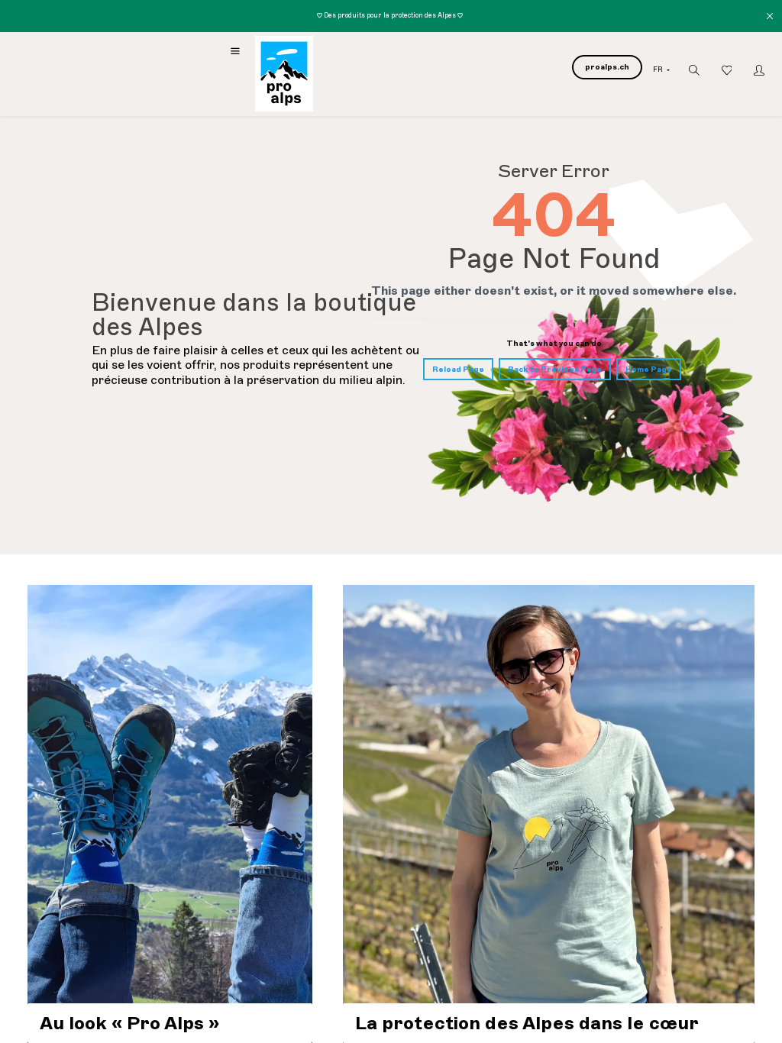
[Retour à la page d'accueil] (284, 73)
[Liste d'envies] (727, 70)
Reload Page (458, 369)
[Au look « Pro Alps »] (169, 814)
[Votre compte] (759, 70)
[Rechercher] (694, 70)
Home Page (648, 369)
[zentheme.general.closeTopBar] (770, 16)
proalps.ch (607, 67)
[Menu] (235, 51)
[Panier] (553, 101)
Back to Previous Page (555, 369)
